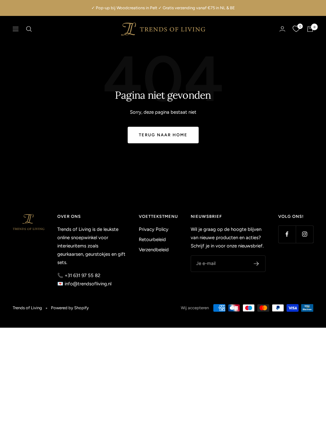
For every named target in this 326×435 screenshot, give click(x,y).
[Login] (282, 29)
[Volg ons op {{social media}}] (287, 234)
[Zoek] (29, 29)
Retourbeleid (152, 239)
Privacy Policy (153, 229)
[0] (296, 29)
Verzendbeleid (154, 250)
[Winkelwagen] (310, 29)
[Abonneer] (256, 263)
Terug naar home (163, 134)
